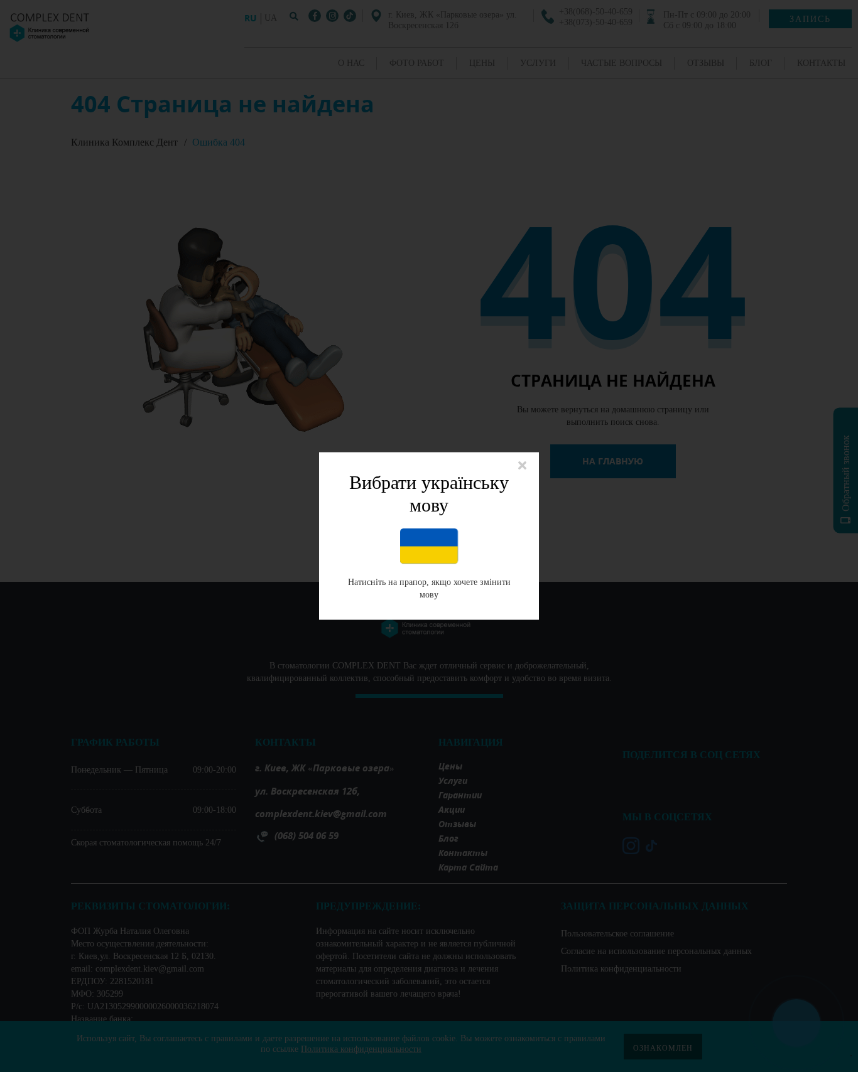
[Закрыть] (522, 466)
